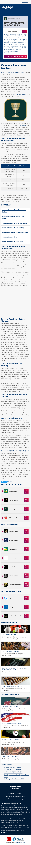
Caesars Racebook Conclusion (12, 241)
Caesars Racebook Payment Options (15, 232)
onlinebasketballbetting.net (16, 72)
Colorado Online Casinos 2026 (13, 769)
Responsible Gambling (15, 799)
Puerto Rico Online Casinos (13, 771)
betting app (23, 125)
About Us (11, 793)
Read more (25, 2)
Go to (15, 56)
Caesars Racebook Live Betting (13, 228)
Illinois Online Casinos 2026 (12, 767)
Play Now (26, 531)
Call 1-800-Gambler (20, 842)
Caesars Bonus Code (20, 94)
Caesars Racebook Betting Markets (14, 223)
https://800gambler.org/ (11, 822)
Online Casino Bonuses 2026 (13, 773)
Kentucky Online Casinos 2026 (14, 779)
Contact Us (19, 793)
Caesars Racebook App (10, 237)
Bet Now (26, 491)
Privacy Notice (20, 796)
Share (10, 481)
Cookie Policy (10, 796)
